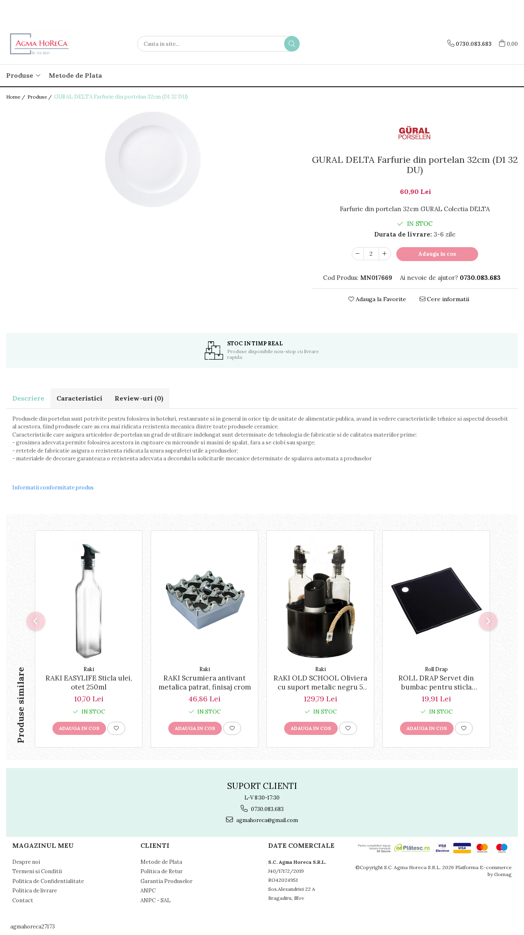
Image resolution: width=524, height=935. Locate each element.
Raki (89, 669)
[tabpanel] (153, 160)
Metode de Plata (75, 75)
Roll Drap (436, 669)
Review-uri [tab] (139, 398)
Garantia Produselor (166, 881)
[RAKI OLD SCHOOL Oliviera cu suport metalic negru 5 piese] (320, 600)
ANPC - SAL (155, 900)
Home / (16, 97)
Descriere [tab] (28, 398)
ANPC (148, 890)
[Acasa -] (47, 43)
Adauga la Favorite (380, 299)
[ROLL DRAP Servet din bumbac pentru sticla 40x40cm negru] (436, 600)
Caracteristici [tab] (79, 398)
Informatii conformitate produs (53, 487)
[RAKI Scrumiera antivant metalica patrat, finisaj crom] (204, 600)
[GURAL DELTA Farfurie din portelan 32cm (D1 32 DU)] (153, 160)
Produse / (40, 97)
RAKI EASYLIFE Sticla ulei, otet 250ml (88, 683)
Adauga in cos (437, 253)
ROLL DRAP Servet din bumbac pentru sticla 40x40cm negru (436, 683)
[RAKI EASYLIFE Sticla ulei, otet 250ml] (88, 600)
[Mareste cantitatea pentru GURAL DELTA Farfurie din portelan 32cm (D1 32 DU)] (385, 253)
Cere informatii (447, 299)
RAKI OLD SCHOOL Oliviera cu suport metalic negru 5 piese (320, 683)
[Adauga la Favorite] (116, 728)
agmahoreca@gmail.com (266, 820)
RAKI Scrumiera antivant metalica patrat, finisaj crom (204, 683)
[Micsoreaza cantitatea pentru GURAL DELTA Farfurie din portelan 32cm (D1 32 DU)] (358, 253)
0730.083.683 (267, 809)
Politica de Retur (161, 871)
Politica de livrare (34, 890)
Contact (22, 900)
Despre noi (26, 861)
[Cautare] (292, 44)
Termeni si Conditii (37, 871)
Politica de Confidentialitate (48, 881)
